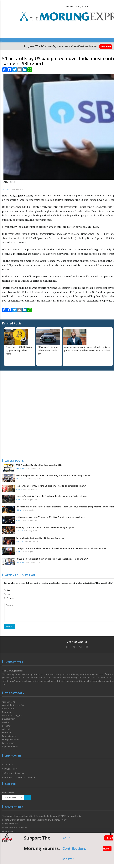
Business (6, 189)
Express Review (10, 746)
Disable (5, 722)
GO (27, 797)
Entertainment (9, 736)
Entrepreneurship (10, 739)
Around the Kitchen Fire (13, 705)
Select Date (8, 792)
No (8, 594)
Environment (8, 742)
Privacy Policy (10, 768)
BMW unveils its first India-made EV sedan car (48, 350)
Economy (6, 725)
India (18, 510)
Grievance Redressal (14, 773)
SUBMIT (10, 626)
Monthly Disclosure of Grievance (19, 777)
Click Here (106, 46)
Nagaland (20, 468)
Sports (19, 531)
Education (6, 732)
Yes (8, 589)
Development (8, 718)
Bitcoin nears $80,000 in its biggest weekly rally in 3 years (19, 350)
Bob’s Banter (8, 708)
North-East (21, 479)
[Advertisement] (19, 390)
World (19, 489)
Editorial (6, 729)
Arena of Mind (8, 701)
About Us (8, 764)
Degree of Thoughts (12, 715)
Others (10, 598)
